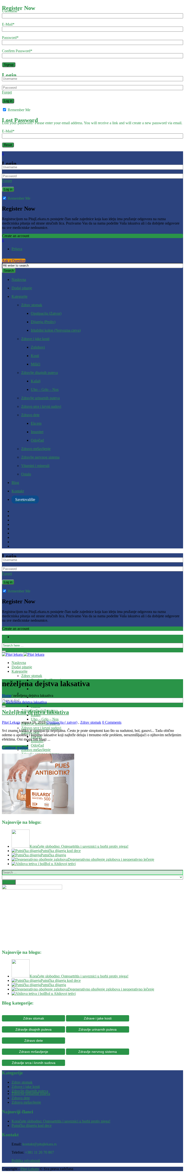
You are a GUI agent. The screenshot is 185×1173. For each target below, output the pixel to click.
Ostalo (26, 474)
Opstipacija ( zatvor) (61, 722)
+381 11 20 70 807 (39, 1152)
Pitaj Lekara (11, 722)
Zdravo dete (30, 415)
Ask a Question (14, 261)
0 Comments (111, 722)
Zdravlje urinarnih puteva (40, 398)
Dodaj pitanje (22, 288)
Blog (15, 483)
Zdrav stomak (31, 305)
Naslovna (19, 279)
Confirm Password (17, 51)
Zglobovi (38, 347)
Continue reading (15, 747)
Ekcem (36, 423)
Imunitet (37, 432)
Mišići (35, 364)
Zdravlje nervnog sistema (40, 457)
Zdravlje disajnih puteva (39, 373)
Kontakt (18, 491)
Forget (7, 92)
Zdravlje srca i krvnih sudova (33, 1063)
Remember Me (18, 110)
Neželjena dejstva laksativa (35, 712)
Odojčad (37, 440)
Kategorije (19, 296)
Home (6, 695)
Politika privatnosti (26, 1160)
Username (10, 11)
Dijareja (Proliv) (43, 322)
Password (10, 38)
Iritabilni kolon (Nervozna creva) (56, 330)
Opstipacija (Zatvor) (46, 313)
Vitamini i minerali (35, 466)
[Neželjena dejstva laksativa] (24, 702)
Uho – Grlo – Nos (45, 389)
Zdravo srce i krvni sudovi (41, 406)
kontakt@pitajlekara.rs (39, 1144)
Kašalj (35, 381)
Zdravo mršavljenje (36, 449)
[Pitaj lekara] (23, 654)
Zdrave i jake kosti (35, 339)
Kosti (35, 356)
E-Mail (8, 24)
